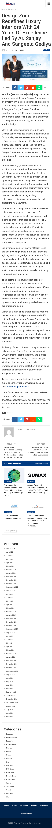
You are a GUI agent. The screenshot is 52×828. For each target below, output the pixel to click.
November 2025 (11, 580)
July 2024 (9, 636)
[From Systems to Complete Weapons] (14, 506)
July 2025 (9, 594)
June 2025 (9, 598)
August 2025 (10, 590)
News (8, 762)
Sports (8, 783)
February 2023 (11, 692)
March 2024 (10, 650)
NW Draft (9, 765)
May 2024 (9, 643)
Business (46, 49)
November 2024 (11, 622)
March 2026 (10, 566)
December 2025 (11, 576)
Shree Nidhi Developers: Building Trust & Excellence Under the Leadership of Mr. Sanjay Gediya (13, 452)
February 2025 (11, 611)
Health (8, 751)
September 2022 (12, 702)
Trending (9, 790)
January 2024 (10, 657)
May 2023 (9, 681)
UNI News (9, 793)
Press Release (11, 776)
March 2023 (10, 688)
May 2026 (9, 559)
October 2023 (11, 667)
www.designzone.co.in (18, 386)
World (8, 797)
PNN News (10, 769)
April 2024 (9, 646)
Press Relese (10, 779)
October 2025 (11, 583)
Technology (10, 786)
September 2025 (12, 587)
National (9, 758)
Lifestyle (9, 755)
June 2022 (9, 713)
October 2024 (11, 625)
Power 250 (10, 772)
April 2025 (9, 604)
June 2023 (9, 678)
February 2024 (11, 653)
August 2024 (10, 633)
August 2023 (10, 674)
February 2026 (11, 569)
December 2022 (11, 699)
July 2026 (9, 552)
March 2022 (10, 716)
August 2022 (10, 706)
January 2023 (10, 695)
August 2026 (10, 548)
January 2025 (10, 615)
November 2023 (11, 664)
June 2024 (9, 639)
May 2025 (9, 601)
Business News (11, 737)
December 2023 (11, 660)
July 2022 (9, 709)
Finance (9, 748)
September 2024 (12, 629)
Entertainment (11, 744)
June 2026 (9, 555)
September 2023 (12, 671)
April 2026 (9, 563)
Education (9, 741)
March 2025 (10, 608)
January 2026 (10, 573)
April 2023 (9, 685)
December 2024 (11, 618)
